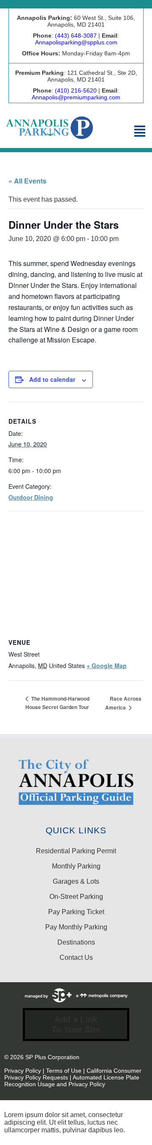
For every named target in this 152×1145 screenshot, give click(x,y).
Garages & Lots (76, 881)
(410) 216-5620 (76, 90)
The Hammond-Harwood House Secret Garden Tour (57, 703)
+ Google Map (107, 665)
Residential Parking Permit (76, 851)
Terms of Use (63, 1070)
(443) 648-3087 (76, 35)
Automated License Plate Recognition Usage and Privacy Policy (71, 1080)
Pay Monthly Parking (76, 927)
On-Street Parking (76, 896)
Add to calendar (52, 379)
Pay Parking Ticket (76, 911)
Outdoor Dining (30, 497)
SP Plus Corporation (52, 1057)
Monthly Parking (76, 866)
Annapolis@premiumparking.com (76, 97)
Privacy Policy (22, 1070)
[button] (139, 132)
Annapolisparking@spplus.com (76, 42)
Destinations (76, 942)
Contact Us (76, 957)
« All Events (27, 181)
